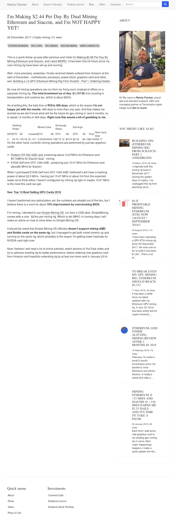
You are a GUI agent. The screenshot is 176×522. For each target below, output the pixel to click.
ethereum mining (18, 45)
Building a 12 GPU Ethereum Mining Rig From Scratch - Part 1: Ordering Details (61, 81)
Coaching (115, 4)
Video (102, 4)
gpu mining (51, 45)
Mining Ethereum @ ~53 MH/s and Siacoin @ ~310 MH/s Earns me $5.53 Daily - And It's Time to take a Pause (144, 405)
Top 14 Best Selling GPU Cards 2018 (37, 192)
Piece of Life (14, 512)
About (35, 4)
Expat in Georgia (52, 4)
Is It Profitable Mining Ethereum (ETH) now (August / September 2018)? (141, 213)
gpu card (36, 45)
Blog (91, 4)
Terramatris (148, 104)
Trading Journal (75, 4)
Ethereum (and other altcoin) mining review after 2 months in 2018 (144, 336)
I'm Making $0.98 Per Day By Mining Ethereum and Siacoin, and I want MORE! (57, 59)
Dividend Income (57, 501)
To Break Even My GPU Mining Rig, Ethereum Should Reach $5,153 (144, 278)
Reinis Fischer (17, 4)
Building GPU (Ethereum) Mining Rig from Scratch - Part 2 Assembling (144, 149)
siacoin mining (69, 45)
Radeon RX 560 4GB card (27, 155)
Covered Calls (55, 495)
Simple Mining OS (89, 45)
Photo (11, 501)
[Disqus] (59, 309)
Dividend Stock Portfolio (61, 507)
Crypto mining (41, 37)
